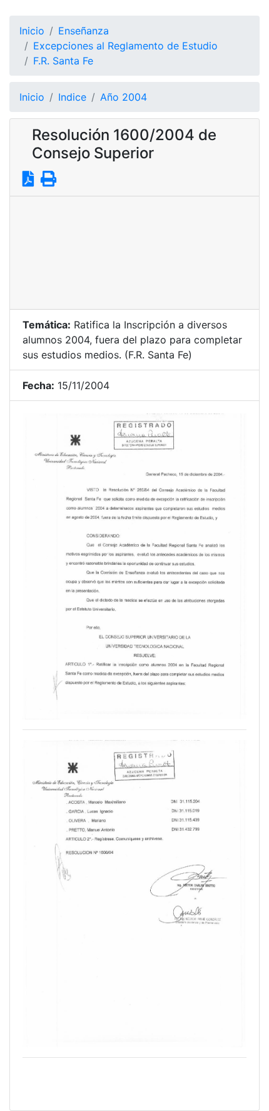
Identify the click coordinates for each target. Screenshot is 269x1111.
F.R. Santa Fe (63, 60)
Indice (72, 97)
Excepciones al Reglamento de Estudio (125, 45)
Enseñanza (83, 30)
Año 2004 (123, 97)
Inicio (31, 30)
